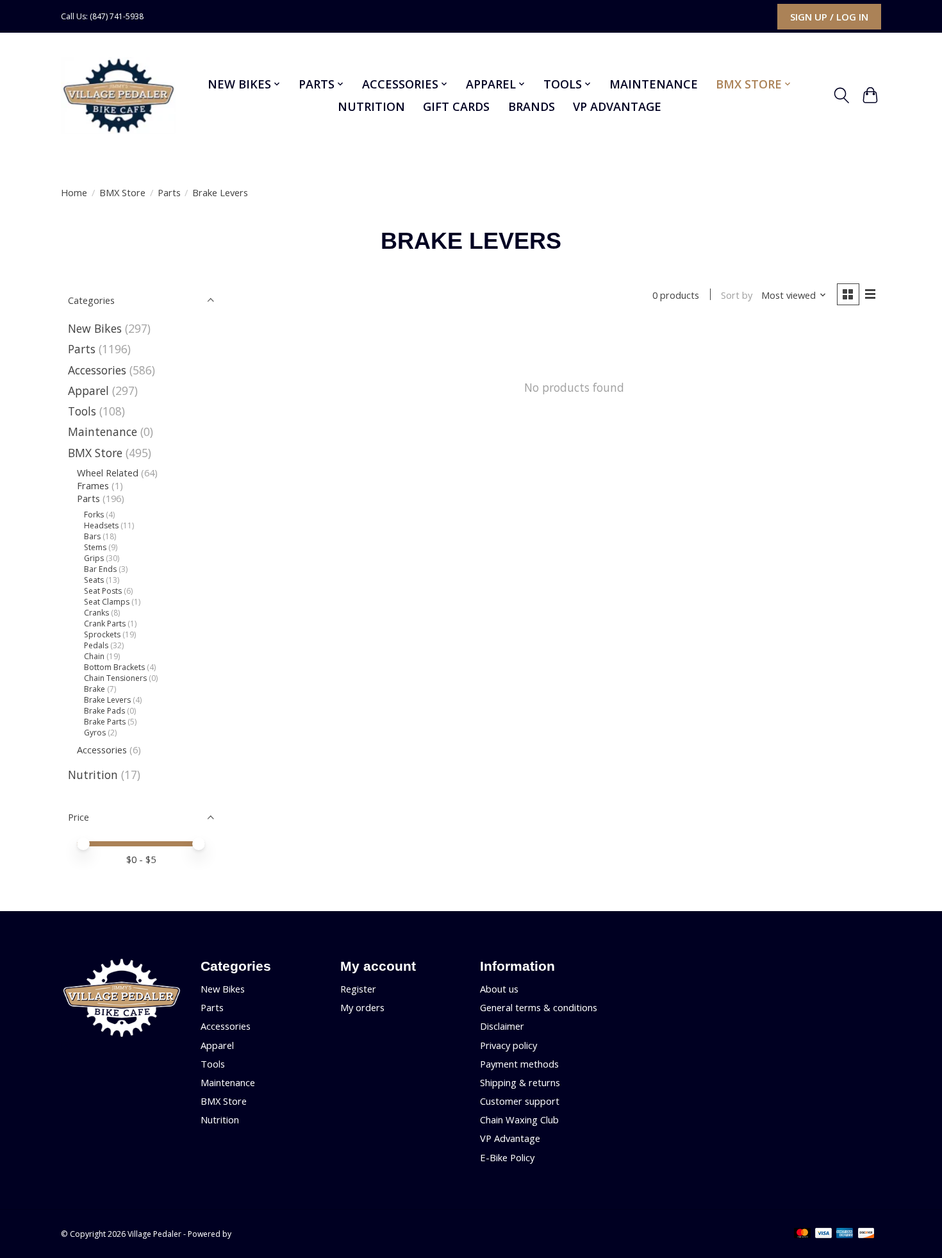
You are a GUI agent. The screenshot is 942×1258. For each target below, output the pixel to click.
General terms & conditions (538, 1007)
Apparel (88, 390)
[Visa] (823, 1234)
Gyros (95, 732)
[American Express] (844, 1234)
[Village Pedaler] (118, 95)
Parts (169, 192)
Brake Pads (104, 710)
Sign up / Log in (829, 16)
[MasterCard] (802, 1234)
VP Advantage (617, 106)
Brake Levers (107, 699)
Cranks (96, 612)
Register (358, 988)
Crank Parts (105, 623)
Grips (94, 558)
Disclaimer (502, 1025)
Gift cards (456, 106)
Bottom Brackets (114, 667)
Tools (82, 411)
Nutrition (371, 106)
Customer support (519, 1100)
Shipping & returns (520, 1082)
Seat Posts (103, 590)
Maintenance (653, 84)
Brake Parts (105, 721)
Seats (94, 579)
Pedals (96, 645)
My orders (362, 1007)
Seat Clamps (106, 601)
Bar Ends (100, 569)
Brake (94, 689)
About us (499, 988)
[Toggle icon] (841, 95)
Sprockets (102, 634)
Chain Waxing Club (519, 1119)
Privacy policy (508, 1045)
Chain (94, 656)
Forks (94, 514)
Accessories (97, 370)
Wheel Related (107, 472)
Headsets (101, 525)
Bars (92, 536)
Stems (95, 547)
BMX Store (122, 192)
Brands (531, 106)
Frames (93, 485)
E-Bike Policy (507, 1157)
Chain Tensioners (116, 678)
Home (74, 192)
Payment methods (519, 1063)
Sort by (736, 295)
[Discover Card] (866, 1234)
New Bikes (95, 328)
